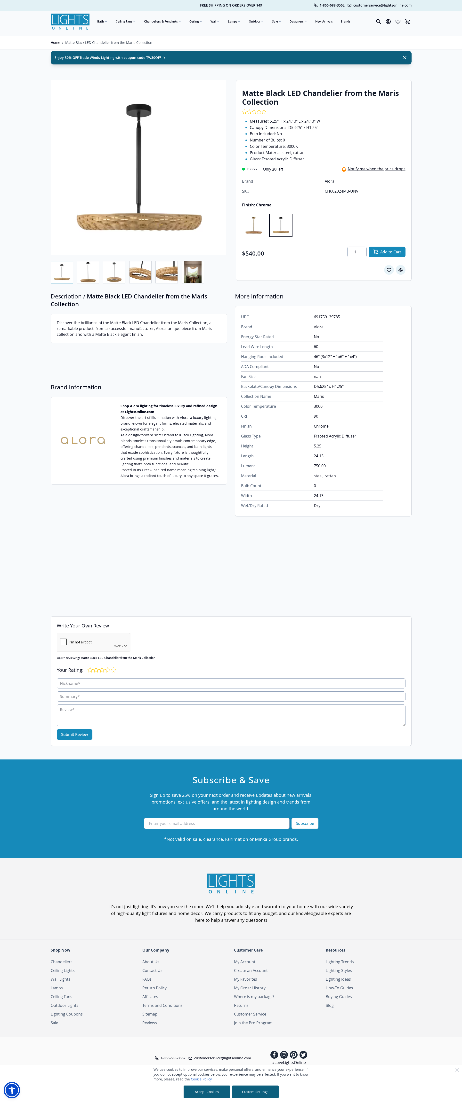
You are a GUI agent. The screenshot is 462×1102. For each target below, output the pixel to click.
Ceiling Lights (63, 970)
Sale (275, 21)
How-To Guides (339, 988)
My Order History (250, 988)
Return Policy (154, 988)
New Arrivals (324, 21)
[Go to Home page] (70, 22)
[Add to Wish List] (389, 270)
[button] (12, 1090)
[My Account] (388, 21)
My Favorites (245, 979)
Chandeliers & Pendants (161, 21)
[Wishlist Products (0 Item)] (398, 21)
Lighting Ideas (338, 979)
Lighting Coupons (67, 1014)
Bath (100, 21)
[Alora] (82, 440)
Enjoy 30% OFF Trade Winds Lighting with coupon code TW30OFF (108, 57)
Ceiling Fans (124, 21)
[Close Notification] (405, 58)
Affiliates (150, 996)
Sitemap (149, 1014)
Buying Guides (339, 996)
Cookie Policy (201, 1079)
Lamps (232, 21)
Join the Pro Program (253, 1022)
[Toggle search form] (378, 21)
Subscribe (305, 823)
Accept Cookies (207, 1091)
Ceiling (194, 21)
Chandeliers (62, 961)
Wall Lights (60, 979)
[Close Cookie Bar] (457, 1070)
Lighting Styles (339, 970)
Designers (297, 21)
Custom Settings (255, 1091)
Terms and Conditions (162, 1005)
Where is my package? (254, 996)
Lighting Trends (340, 961)
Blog (330, 1005)
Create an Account (251, 970)
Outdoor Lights (64, 1005)
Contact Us (152, 970)
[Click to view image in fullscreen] (138, 167)
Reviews (149, 1022)
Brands (345, 21)
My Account (244, 961)
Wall (213, 21)
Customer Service (250, 1014)
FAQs (147, 979)
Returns (241, 1005)
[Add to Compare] (400, 270)
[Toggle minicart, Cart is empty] (408, 21)
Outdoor (254, 21)
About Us (150, 961)
